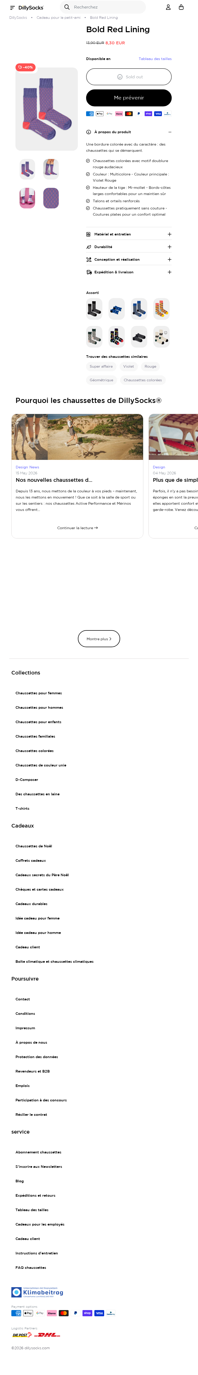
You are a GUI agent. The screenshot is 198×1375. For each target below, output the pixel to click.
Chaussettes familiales (35, 736)
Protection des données (36, 1057)
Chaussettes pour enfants (38, 722)
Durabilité (103, 247)
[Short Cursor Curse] (117, 309)
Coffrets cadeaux (30, 861)
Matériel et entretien (112, 234)
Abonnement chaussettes (38, 1152)
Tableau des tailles (31, 1210)
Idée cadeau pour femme (37, 918)
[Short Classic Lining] (139, 337)
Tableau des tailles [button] (155, 59)
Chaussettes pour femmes (38, 693)
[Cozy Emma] (161, 337)
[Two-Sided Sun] (94, 337)
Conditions (25, 1014)
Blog (19, 1181)
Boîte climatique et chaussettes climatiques (54, 962)
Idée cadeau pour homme (38, 933)
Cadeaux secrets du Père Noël (42, 875)
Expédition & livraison (114, 272)
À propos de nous (31, 1042)
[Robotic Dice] (139, 309)
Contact (22, 999)
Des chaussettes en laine (37, 794)
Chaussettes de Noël (33, 846)
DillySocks (18, 18)
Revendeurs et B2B (32, 1071)
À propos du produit (112, 132)
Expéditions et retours (35, 1195)
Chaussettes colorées (34, 751)
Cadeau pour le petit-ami (58, 18)
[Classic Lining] (94, 309)
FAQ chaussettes (30, 1268)
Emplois (22, 1086)
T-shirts (22, 809)
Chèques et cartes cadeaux (39, 889)
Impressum (25, 1028)
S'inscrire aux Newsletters (38, 1167)
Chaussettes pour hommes (39, 708)
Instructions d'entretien (36, 1253)
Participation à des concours (41, 1100)
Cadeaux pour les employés (39, 1224)
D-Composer (26, 780)
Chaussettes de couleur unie (40, 765)
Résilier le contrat (31, 1115)
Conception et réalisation (117, 259)
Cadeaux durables (31, 904)
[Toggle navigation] (14, 8)
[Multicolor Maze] (117, 337)
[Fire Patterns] (161, 309)
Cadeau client (27, 947)
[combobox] (102, 7)
